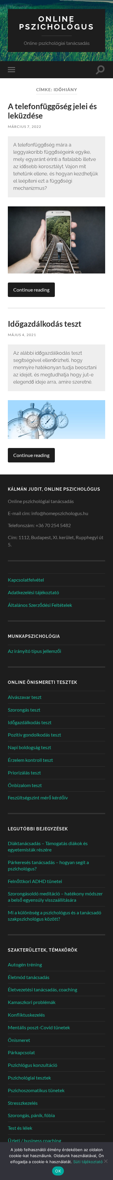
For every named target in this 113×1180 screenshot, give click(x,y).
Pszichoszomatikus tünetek (36, 1090)
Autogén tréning (25, 964)
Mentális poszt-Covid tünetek (39, 1027)
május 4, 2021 (22, 334)
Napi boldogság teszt (29, 747)
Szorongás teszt (24, 709)
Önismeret (19, 1040)
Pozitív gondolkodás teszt (34, 734)
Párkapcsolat (21, 1052)
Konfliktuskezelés (26, 1015)
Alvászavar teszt (25, 697)
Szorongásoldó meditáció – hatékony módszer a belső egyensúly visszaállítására (55, 897)
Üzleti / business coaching (34, 1140)
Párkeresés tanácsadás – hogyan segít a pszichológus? (48, 865)
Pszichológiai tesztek (29, 1077)
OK (58, 1171)
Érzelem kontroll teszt (30, 760)
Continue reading (31, 289)
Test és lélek (20, 1128)
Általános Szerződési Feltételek (40, 605)
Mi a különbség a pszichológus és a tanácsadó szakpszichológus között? (54, 916)
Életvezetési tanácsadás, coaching (42, 989)
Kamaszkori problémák (31, 1002)
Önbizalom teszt (25, 785)
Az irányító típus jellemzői (34, 651)
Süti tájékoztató (88, 1161)
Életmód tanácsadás (28, 977)
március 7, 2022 (24, 126)
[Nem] (105, 1161)
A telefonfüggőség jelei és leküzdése (52, 111)
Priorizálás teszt (24, 772)
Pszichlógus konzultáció (32, 1065)
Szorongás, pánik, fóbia (31, 1115)
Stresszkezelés (23, 1103)
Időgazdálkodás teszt (44, 324)
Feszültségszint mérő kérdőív (38, 797)
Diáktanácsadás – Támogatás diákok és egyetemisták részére (48, 846)
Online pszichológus (56, 22)
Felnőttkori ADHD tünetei (35, 881)
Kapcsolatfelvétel (26, 579)
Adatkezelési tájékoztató (33, 592)
